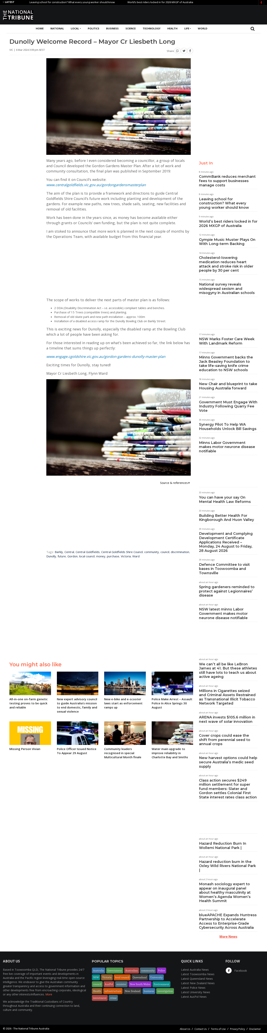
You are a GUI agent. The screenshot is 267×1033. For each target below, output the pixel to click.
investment (100, 998)
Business (112, 28)
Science (130, 28)
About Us (185, 1029)
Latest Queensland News (197, 978)
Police (161, 970)
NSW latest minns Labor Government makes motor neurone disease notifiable (223, 613)
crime (113, 998)
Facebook (240, 970)
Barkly (59, 552)
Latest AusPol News (194, 997)
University (156, 977)
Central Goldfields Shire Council (122, 552)
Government (114, 970)
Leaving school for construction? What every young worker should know (48, 2)
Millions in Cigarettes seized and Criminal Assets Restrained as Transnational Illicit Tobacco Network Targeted (227, 697)
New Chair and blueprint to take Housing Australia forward (228, 386)
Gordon (72, 556)
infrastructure (112, 991)
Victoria (126, 556)
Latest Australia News (195, 969)
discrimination (180, 552)
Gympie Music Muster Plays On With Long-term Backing (227, 242)
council (164, 552)
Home (40, 28)
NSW (96, 977)
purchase (113, 556)
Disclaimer (255, 1029)
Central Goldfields (88, 552)
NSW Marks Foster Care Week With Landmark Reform (226, 341)
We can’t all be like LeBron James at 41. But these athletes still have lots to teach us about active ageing (228, 670)
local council (87, 556)
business (149, 991)
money (100, 556)
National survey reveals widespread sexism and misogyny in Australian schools (227, 288)
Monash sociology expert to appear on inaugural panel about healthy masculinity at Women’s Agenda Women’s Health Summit (225, 892)
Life (186, 28)
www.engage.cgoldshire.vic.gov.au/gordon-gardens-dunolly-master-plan (105, 356)
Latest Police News (193, 987)
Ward (136, 556)
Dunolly (51, 556)
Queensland (140, 977)
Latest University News (195, 992)
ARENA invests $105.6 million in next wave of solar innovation (227, 719)
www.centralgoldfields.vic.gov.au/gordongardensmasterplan (96, 184)
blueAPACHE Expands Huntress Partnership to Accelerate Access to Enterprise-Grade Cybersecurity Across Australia (228, 921)
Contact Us (200, 1029)
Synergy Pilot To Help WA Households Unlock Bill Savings (227, 426)
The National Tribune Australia (31, 1028)
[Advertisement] (193, 14)
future (62, 556)
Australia (98, 970)
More (48, 994)
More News (228, 936)
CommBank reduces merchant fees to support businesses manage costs (227, 180)
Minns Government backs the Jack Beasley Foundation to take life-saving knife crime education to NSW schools (226, 363)
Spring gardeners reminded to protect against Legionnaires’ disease (226, 591)
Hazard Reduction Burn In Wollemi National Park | (222, 845)
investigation (165, 991)
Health (172, 28)
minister (121, 984)
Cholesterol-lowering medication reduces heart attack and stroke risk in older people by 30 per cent (226, 264)
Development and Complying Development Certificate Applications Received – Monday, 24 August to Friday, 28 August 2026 (226, 542)
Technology (151, 28)
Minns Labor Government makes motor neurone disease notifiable (227, 447)
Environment (161, 984)
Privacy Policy (237, 1029)
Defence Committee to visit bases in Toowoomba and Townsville (224, 568)
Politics (93, 28)
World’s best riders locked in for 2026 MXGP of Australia (137, 2)
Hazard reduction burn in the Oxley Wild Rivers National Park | (227, 866)
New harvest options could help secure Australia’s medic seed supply (228, 762)
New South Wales (140, 984)
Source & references (174, 483)
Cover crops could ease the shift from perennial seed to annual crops (224, 739)
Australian (131, 970)
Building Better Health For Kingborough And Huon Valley (226, 517)
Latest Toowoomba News (197, 974)
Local (75, 28)
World (202, 28)
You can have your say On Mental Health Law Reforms (225, 499)
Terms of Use (218, 1029)
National (57, 28)
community (151, 552)
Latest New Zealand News (198, 983)
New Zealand (132, 991)
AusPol (109, 984)
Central (69, 552)
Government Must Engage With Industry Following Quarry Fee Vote (228, 406)
